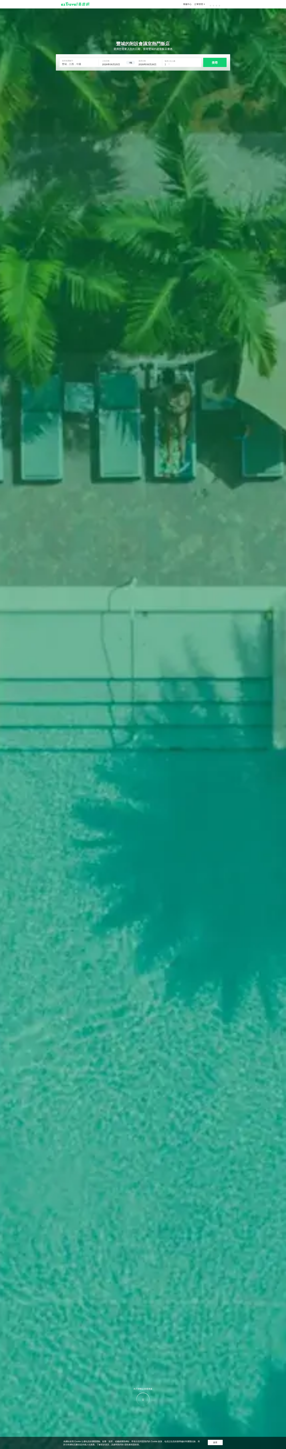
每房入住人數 (170, 61)
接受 (215, 1442)
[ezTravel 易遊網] (75, 4)
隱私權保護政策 (131, 1444)
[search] (112, 63)
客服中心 (187, 4)
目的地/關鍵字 (67, 61)
